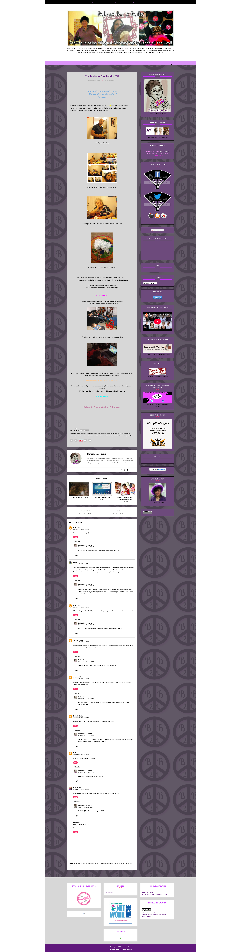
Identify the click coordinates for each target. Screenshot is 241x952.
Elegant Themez (127, 949)
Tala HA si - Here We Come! (79, 497)
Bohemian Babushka (85, 545)
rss (151, 2)
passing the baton (88, 435)
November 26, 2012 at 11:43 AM (81, 754)
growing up (116, 433)
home (81, 62)
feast (95, 433)
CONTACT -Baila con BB (91, 62)
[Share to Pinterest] (88, 430)
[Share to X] (84, 430)
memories (79, 435)
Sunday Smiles (111, 62)
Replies (77, 541)
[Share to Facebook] (86, 430)
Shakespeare (108, 435)
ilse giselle (76, 822)
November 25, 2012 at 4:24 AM (81, 529)
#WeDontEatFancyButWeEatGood (151, 62)
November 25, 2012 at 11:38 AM (86, 586)
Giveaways (120, 62)
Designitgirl (77, 787)
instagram (92, 2)
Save (82, 440)
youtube (137, 2)
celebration (90, 433)
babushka (77, 433)
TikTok (144, 2)
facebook (119, 2)
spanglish (116, 435)
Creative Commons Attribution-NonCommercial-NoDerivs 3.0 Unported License (156, 914)
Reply (75, 537)
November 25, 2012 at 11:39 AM (86, 624)
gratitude (109, 433)
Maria (75, 562)
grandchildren (102, 433)
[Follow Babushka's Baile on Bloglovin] (157, 470)
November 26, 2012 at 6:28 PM (85, 807)
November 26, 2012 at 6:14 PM (85, 698)
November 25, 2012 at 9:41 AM (81, 607)
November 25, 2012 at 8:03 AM (81, 564)
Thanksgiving (123, 435)
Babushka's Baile (126, 947)
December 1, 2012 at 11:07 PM (80, 824)
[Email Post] (75, 428)
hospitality (73, 435)
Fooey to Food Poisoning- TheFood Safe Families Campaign (125, 499)
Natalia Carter (78, 716)
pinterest (110, 2)
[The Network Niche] (120, 923)
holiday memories (125, 433)
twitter (128, 2)
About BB (102, 62)
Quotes (111, 892)
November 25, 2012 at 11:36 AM (86, 546)
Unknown (76, 527)
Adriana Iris (77, 677)
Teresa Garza (78, 640)
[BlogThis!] (83, 430)
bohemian (83, 433)
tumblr (101, 2)
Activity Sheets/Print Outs (132, 62)
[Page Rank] (147, 513)
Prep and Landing (99, 435)
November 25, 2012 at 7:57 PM (81, 678)
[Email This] (81, 430)
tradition (130, 435)
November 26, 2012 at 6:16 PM (85, 772)
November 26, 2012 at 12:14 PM (81, 789)
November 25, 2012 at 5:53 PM (81, 641)
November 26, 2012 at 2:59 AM (81, 717)
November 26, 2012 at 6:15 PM (85, 735)
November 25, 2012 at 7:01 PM (85, 661)
